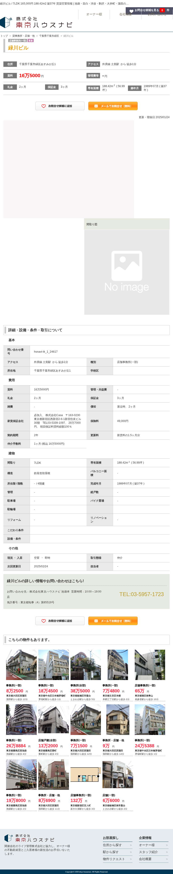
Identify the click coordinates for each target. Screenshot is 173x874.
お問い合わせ (157, 14)
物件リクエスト (114, 859)
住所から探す (112, 845)
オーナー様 (94, 14)
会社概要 (125, 14)
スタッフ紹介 (148, 852)
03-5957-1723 (147, 594)
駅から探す (111, 852)
